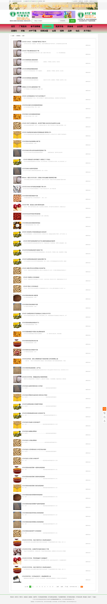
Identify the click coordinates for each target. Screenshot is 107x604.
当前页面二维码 (41, 1)
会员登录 (75, 1)
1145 (57, 586)
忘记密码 (86, 1)
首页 (13, 35)
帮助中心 (21, 596)
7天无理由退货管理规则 (42, 596)
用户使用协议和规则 (71, 596)
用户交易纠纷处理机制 (52, 596)
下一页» (66, 586)
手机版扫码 (33, 1)
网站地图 (85, 596)
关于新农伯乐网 (79, 596)
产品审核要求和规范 (62, 596)
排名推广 (89, 596)
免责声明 (35, 596)
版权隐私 (30, 596)
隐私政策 (26, 596)
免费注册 (81, 1)
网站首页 (12, 596)
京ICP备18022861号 (55, 599)
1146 (62, 586)
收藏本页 (27, 1)
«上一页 (26, 586)
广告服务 (94, 596)
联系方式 (16, 596)
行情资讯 (18, 35)
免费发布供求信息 (93, 1)
